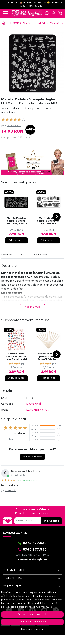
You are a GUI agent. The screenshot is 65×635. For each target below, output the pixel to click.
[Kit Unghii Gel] (27, 13)
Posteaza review (32, 457)
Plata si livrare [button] (14, 578)
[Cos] (60, 13)
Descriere (6, 255)
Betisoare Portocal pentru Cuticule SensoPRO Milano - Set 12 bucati (49, 357)
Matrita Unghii (34, 404)
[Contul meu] (54, 13)
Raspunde (11, 490)
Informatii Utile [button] (14, 570)
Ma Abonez (51, 521)
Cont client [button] (12, 586)
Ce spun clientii (40, 255)
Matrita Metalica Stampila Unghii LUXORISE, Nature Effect (16, 221)
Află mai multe (44, 607)
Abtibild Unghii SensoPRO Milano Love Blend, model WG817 (16, 357)
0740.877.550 (35, 549)
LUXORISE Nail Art (21, 23)
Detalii (22, 255)
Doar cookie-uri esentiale (32, 622)
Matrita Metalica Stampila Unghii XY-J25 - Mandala (48, 221)
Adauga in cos (16, 240)
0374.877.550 (35, 543)
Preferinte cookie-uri (32, 629)
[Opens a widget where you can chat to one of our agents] (52, 629)
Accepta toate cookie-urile (33, 614)
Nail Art (40, 23)
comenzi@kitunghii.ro (32, 559)
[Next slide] (57, 217)
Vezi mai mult (32, 307)
